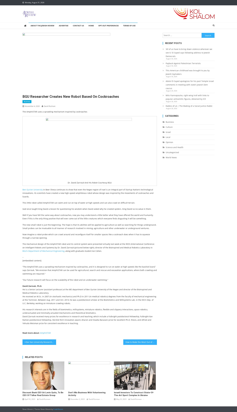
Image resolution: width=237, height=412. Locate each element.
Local (168, 137)
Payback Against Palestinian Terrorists (183, 63)
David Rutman (49, 106)
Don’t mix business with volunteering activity (86, 394)
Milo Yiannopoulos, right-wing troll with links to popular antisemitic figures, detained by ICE (187, 97)
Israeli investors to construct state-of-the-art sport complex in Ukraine (134, 394)
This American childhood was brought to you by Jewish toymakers (188, 72)
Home (91, 25)
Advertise (63, 25)
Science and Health (174, 147)
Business (27, 102)
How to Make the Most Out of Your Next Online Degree (141, 342)
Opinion (169, 142)
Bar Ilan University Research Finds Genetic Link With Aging (41, 342)
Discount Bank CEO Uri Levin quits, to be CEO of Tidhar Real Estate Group (42, 394)
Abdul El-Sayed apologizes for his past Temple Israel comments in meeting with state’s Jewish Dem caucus (190, 85)
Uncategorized (172, 152)
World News (171, 157)
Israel (168, 132)
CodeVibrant (58, 409)
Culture (169, 127)
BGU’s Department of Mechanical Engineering (43, 251)
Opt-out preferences (108, 25)
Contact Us (78, 25)
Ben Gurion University (32, 189)
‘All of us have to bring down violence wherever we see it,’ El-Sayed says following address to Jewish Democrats (189, 53)
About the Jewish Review (42, 25)
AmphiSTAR (45, 333)
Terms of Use (129, 25)
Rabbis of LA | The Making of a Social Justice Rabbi (189, 106)
